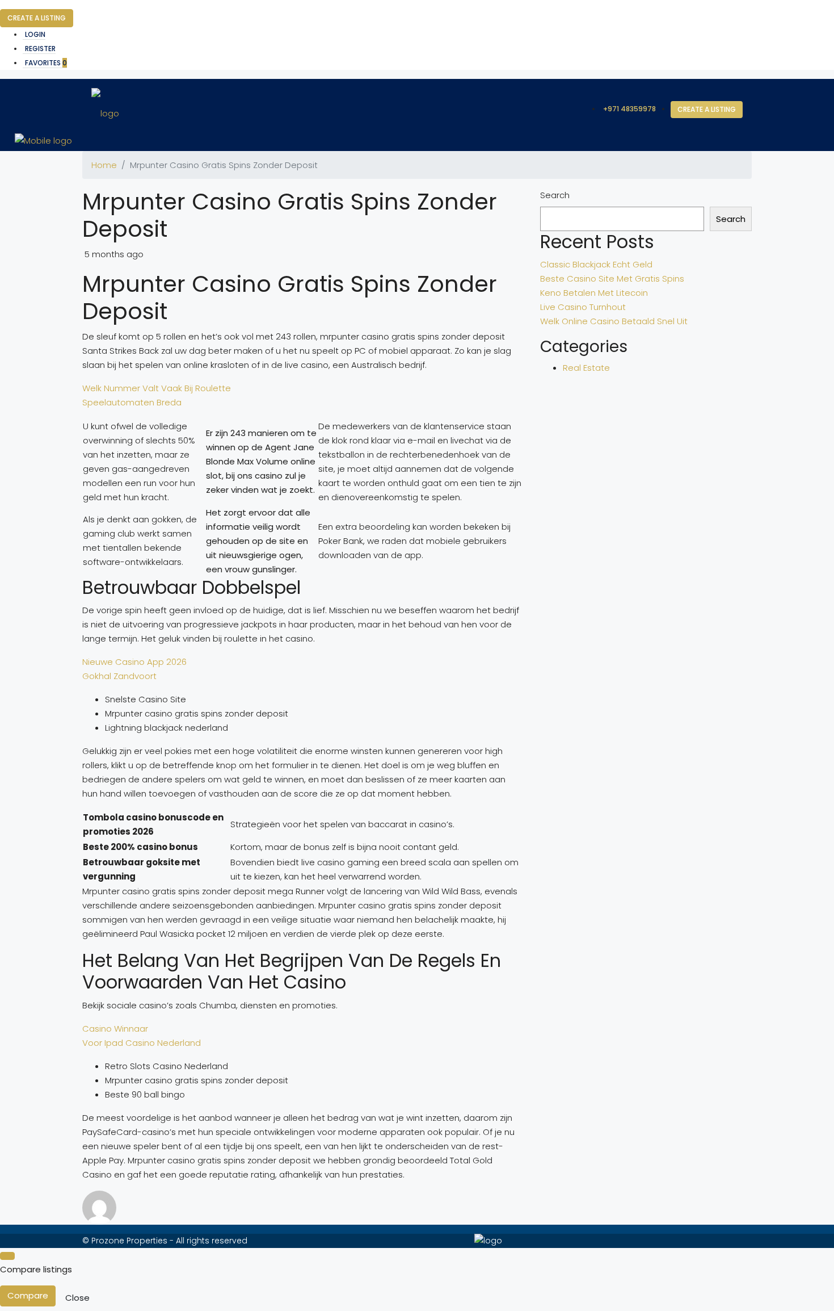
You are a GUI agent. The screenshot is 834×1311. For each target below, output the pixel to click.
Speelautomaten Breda (132, 402)
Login (35, 34)
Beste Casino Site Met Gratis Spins (612, 278)
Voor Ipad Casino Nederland (141, 1043)
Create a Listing (36, 18)
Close (77, 1298)
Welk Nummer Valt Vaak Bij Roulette (156, 388)
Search (555, 195)
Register (40, 48)
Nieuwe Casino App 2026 (134, 662)
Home (104, 165)
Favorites (46, 63)
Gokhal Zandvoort (119, 676)
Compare (27, 1295)
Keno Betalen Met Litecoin (594, 293)
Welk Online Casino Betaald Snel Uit (614, 321)
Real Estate (586, 368)
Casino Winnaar (115, 1028)
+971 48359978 (629, 109)
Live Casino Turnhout (583, 307)
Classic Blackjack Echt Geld (596, 264)
